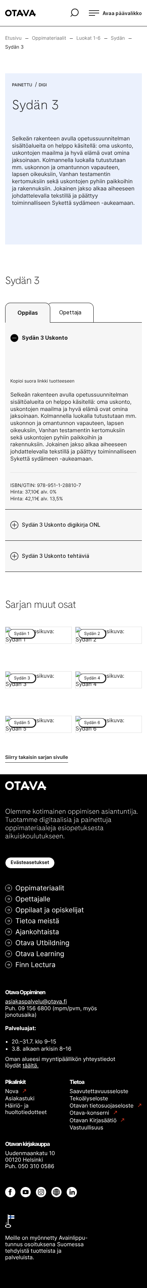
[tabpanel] (73, 447)
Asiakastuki (20, 1098)
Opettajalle (32, 899)
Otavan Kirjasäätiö (94, 1120)
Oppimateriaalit (39, 888)
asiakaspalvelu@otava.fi (36, 1001)
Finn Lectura (35, 965)
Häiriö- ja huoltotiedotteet (26, 1108)
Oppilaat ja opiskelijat (49, 910)
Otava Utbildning (42, 943)
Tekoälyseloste (89, 1098)
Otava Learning (39, 954)
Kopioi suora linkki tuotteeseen (42, 381)
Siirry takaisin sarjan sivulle (36, 757)
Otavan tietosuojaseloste (102, 1105)
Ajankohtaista (37, 932)
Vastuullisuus (87, 1127)
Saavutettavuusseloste (99, 1091)
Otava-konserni (90, 1113)
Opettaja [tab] (70, 312)
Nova (12, 1091)
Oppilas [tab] (27, 312)
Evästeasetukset (30, 862)
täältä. (31, 1065)
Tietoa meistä (37, 921)
